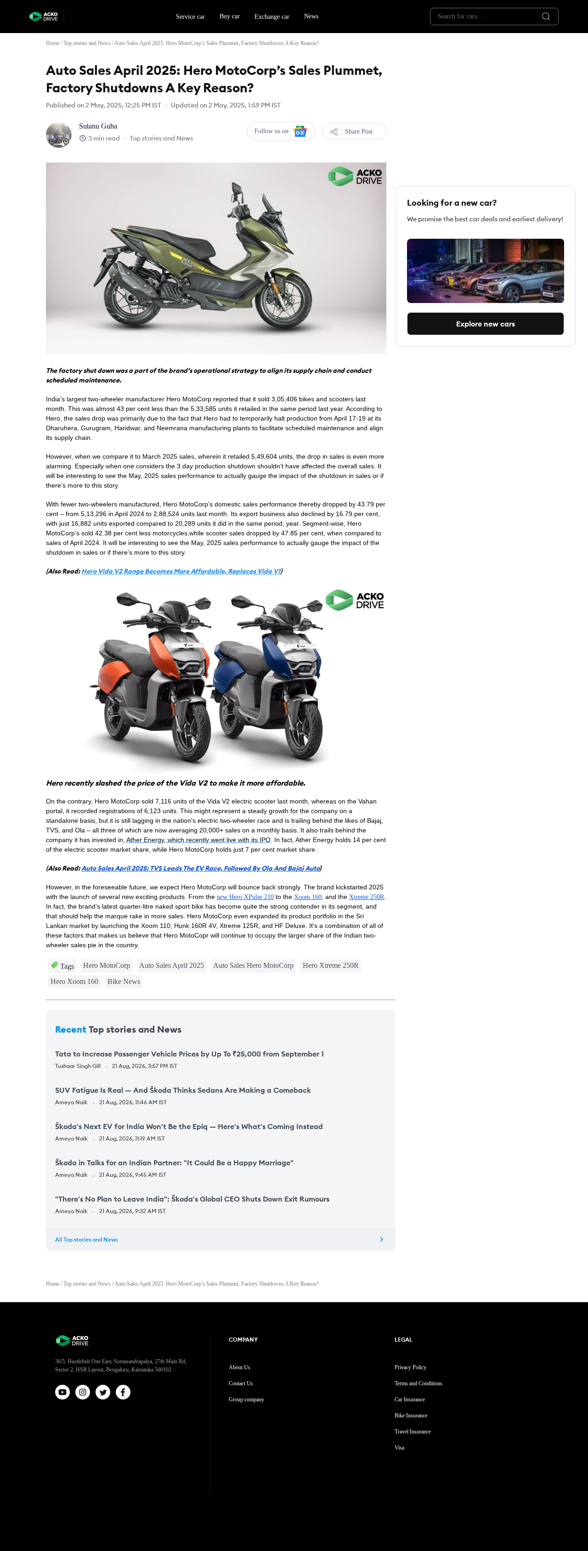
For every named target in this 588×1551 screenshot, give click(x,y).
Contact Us (241, 1383)
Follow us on (271, 131)
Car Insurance (410, 1399)
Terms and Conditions (418, 1383)
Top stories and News (87, 43)
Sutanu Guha (98, 126)
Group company (246, 1399)
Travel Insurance (413, 1431)
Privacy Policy (410, 1367)
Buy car (230, 16)
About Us (239, 1367)
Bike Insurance (411, 1415)
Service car (190, 16)
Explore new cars (485, 323)
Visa (399, 1447)
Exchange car (271, 16)
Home (52, 43)
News (311, 16)
